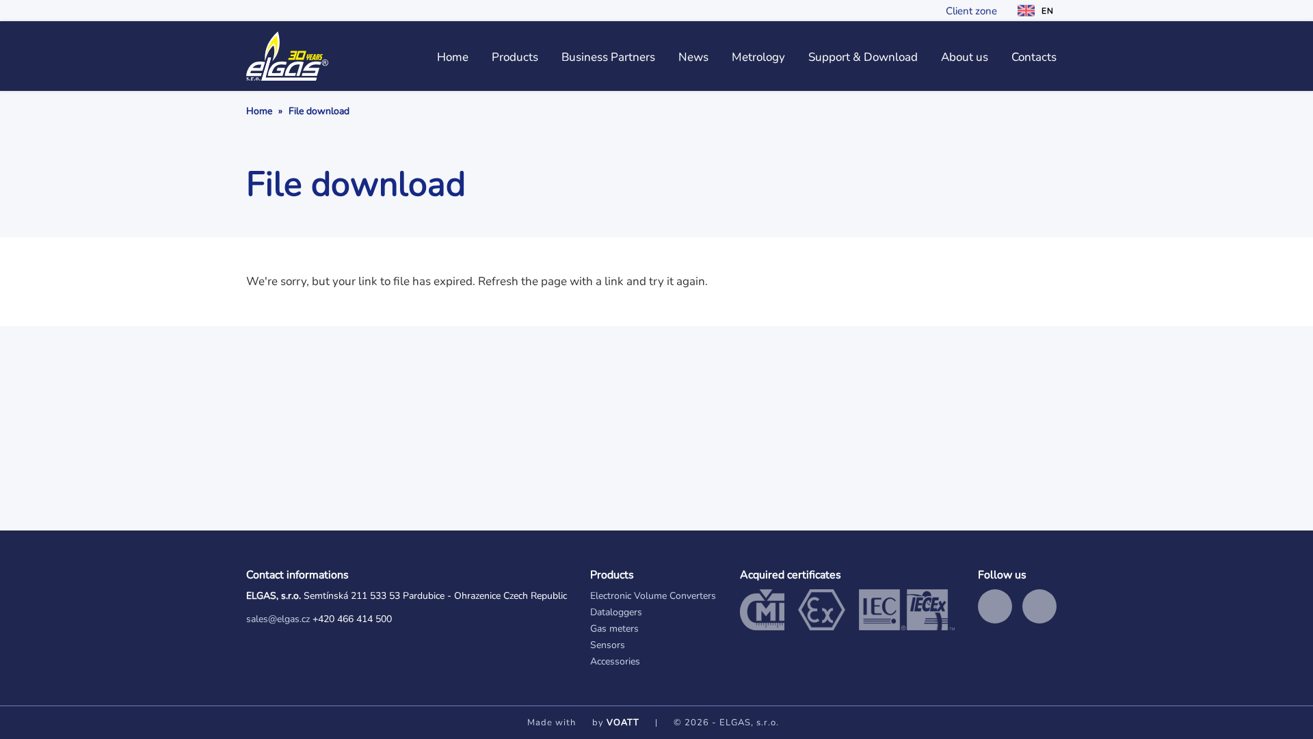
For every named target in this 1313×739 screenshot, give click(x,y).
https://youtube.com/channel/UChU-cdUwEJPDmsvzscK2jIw (1039, 606)
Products (515, 57)
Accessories (615, 661)
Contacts (1034, 57)
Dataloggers (616, 612)
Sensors (607, 645)
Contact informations (297, 574)
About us (964, 57)
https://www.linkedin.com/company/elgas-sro (995, 606)
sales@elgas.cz (278, 619)
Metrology (758, 57)
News (693, 57)
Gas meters (614, 628)
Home (452, 57)
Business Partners (608, 57)
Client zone (971, 11)
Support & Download (863, 57)
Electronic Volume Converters (653, 595)
